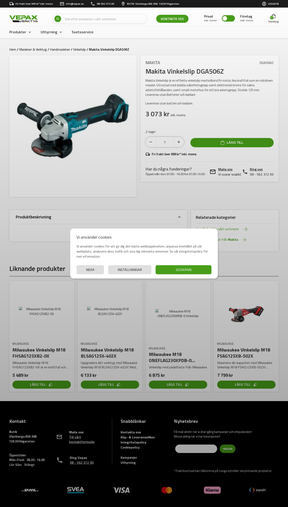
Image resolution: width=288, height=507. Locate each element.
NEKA (90, 269)
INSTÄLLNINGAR (130, 269)
